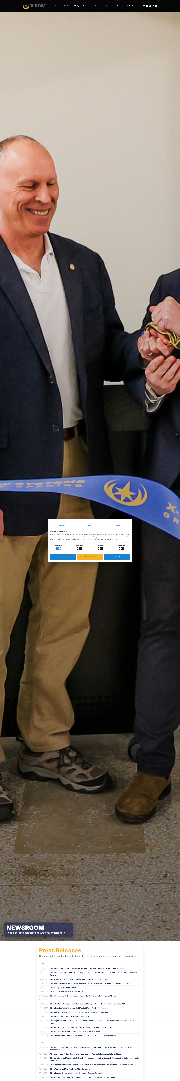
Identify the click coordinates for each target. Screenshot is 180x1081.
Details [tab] (90, 526)
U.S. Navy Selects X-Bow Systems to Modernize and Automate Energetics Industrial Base (85, 1054)
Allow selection (90, 557)
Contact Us (130, 6)
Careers (120, 6)
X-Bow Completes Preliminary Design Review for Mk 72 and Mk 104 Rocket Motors (83, 996)
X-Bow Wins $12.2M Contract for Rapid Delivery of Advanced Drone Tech (79, 979)
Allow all (117, 557)
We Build (67, 6)
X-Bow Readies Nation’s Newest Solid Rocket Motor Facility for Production (79, 1008)
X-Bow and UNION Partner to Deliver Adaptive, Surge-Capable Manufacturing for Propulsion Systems (90, 983)
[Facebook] (147, 6)
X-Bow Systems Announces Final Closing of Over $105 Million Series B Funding (81, 1027)
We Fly (76, 6)
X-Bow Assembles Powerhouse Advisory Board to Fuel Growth (75, 1031)
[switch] (79, 548)
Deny (63, 557)
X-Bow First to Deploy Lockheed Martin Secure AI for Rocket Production (79, 1012)
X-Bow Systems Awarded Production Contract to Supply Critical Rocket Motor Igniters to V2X (87, 1004)
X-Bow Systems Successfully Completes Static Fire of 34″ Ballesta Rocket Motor (82, 1077)
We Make (57, 6)
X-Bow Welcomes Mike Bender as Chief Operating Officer (73, 1069)
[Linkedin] (144, 6)
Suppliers (98, 6)
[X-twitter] (150, 6)
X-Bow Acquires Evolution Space (63, 988)
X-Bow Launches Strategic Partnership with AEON (70, 1016)
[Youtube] (156, 6)
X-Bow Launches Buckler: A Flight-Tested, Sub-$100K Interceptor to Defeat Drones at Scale (87, 968)
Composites (87, 6)
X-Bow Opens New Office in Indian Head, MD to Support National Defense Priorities (83, 1036)
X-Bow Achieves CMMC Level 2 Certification (67, 992)
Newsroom (109, 6)
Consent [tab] (61, 526)
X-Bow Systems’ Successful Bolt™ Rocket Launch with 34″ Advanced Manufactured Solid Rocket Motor (91, 1065)
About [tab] (118, 526)
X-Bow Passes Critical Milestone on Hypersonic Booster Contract (76, 1073)
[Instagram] (153, 6)
